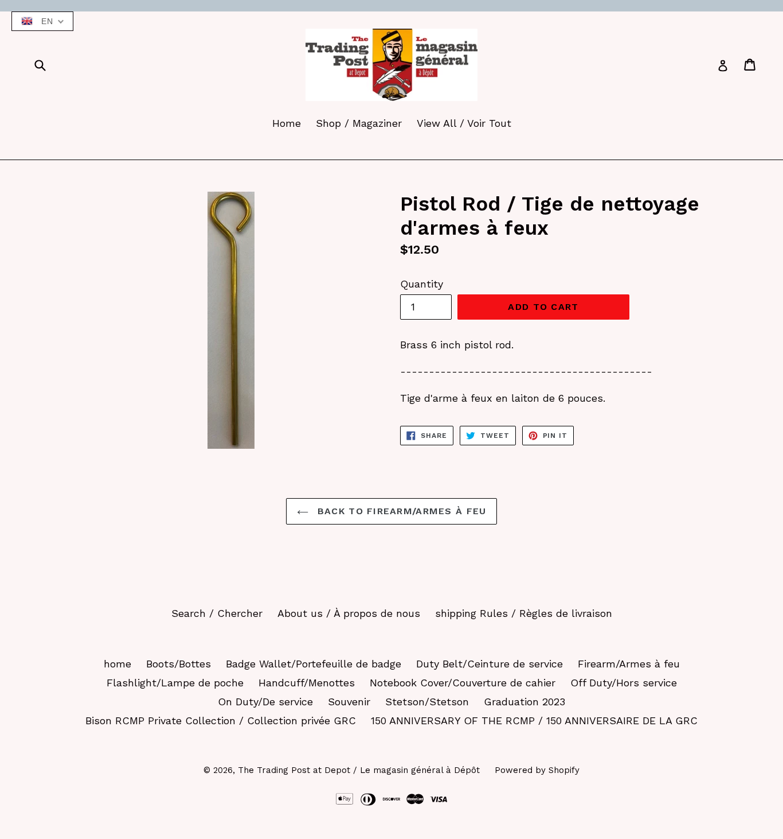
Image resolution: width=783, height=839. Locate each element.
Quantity (421, 284)
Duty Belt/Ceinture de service (489, 664)
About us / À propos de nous (348, 613)
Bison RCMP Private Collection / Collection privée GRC (220, 720)
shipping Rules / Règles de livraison (523, 613)
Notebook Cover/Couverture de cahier (462, 683)
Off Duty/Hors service (623, 683)
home (117, 664)
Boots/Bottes (178, 664)
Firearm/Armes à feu (629, 664)
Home (286, 123)
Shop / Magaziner (359, 123)
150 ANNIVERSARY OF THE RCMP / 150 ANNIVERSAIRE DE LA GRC (534, 720)
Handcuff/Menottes (307, 683)
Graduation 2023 (524, 702)
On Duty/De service (265, 702)
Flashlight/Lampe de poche (175, 683)
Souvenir (349, 702)
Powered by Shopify (537, 770)
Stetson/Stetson (427, 702)
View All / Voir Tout (464, 123)
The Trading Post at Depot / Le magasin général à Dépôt (359, 770)
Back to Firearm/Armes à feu (400, 511)
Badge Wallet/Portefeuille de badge (313, 664)
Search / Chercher (217, 613)
